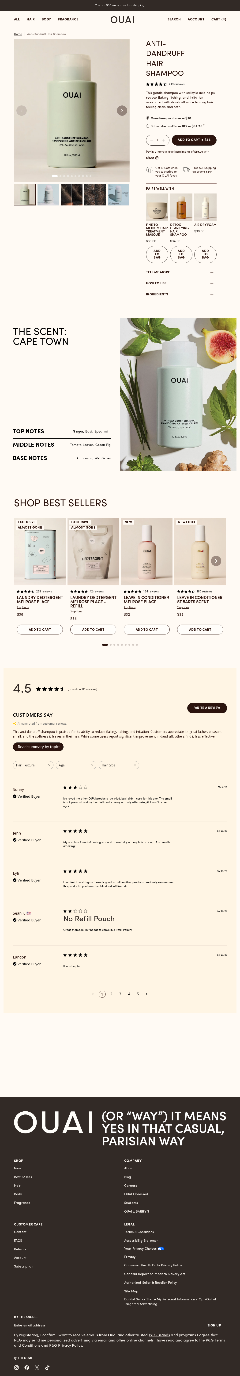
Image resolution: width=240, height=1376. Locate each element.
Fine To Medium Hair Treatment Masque (157, 230)
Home (18, 34)
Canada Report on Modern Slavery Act (154, 1274)
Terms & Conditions (139, 1232)
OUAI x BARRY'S (136, 1212)
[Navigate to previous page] (93, 994)
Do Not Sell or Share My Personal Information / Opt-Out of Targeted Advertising (170, 1302)
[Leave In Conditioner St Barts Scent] (200, 551)
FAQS (18, 1241)
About (129, 1168)
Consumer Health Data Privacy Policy (153, 1265)
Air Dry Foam (205, 225)
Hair (17, 1186)
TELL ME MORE (158, 272)
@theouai (23, 1358)
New (17, 1168)
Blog (127, 1177)
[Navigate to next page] (147, 994)
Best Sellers (23, 1177)
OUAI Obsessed (136, 1194)
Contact (20, 1232)
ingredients (157, 294)
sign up (214, 1325)
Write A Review (207, 708)
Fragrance (22, 1203)
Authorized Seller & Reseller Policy (150, 1283)
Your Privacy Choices (140, 1249)
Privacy (129, 1257)
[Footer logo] (53, 1128)
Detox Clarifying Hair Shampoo (179, 230)
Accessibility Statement (142, 1241)
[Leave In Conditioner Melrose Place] (146, 551)
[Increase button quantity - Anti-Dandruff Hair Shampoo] (164, 140)
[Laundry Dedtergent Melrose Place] (40, 551)
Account (20, 1258)
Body (18, 1194)
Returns (20, 1249)
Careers (130, 1186)
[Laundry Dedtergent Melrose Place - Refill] (93, 551)
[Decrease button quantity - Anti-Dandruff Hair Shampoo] (150, 140)
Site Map (131, 1291)
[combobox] (33, 765)
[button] (122, 110)
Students (131, 1203)
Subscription (23, 1266)
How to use (156, 283)
